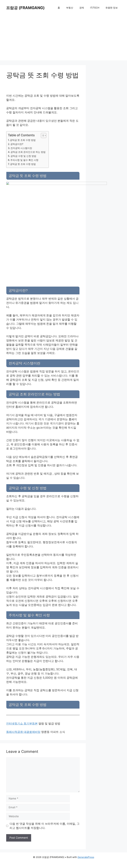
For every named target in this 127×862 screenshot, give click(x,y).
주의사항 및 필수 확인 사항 (24, 160)
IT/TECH (94, 7)
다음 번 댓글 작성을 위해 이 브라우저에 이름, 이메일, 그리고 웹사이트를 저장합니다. (44, 825)
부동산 (69, 7)
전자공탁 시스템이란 (21, 148)
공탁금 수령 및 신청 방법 (23, 156)
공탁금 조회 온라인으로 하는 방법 (28, 152)
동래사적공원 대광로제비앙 (23, 731)
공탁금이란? (16, 144)
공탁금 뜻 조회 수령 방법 (23, 140)
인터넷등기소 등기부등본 (22, 723)
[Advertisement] (63, 38)
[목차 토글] (42, 135)
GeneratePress (86, 857)
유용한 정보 (111, 7)
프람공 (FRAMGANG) (25, 7)
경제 (81, 7)
